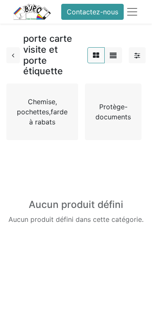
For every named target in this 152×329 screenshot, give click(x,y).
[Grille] (96, 55)
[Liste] (113, 55)
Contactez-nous (92, 12)
